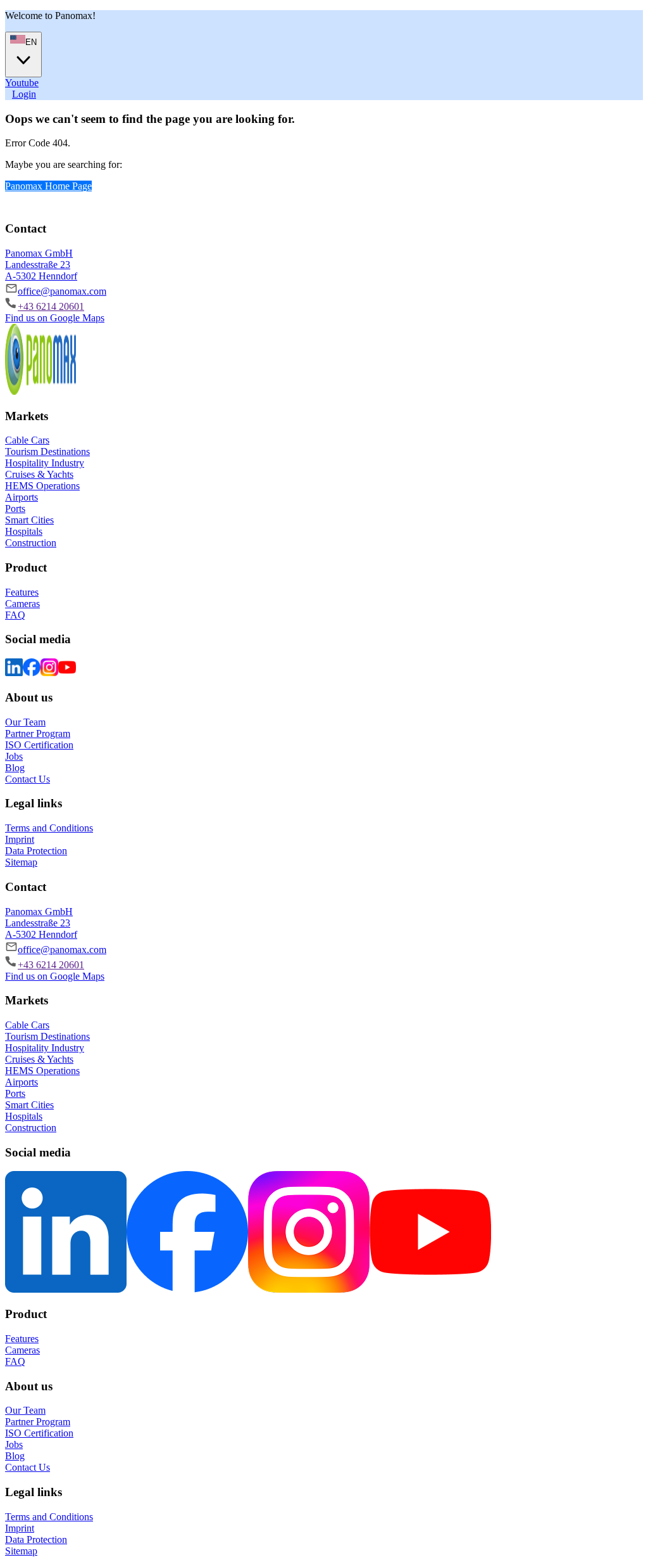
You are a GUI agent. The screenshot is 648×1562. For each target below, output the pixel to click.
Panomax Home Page (48, 186)
